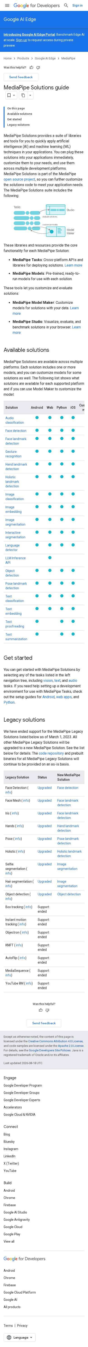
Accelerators (13, 1107)
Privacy (22, 1325)
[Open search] (66, 5)
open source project (19, 179)
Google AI (10, 1300)
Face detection (15, 431)
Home (8, 58)
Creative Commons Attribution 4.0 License (55, 1041)
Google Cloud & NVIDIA (19, 1114)
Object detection (69, 894)
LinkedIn (9, 1156)
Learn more (73, 265)
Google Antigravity (17, 1219)
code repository (51, 753)
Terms (8, 1325)
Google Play (12, 1234)
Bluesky (9, 1141)
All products (12, 1307)
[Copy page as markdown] (23, 95)
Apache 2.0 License (70, 1045)
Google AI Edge (20, 19)
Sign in (77, 5)
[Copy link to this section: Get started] (37, 658)
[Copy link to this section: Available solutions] (53, 350)
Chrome (9, 1198)
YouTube (10, 1171)
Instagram (11, 1149)
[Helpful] (31, 67)
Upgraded (45, 788)
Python (9, 702)
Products (23, 58)
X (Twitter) (11, 1163)
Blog (7, 1134)
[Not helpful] (38, 67)
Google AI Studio (15, 1212)
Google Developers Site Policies (50, 1050)
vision (48, 680)
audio (73, 680)
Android (48, 697)
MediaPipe (68, 58)
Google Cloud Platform (20, 1292)
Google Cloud (13, 1227)
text (57, 680)
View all (9, 1241)
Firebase (10, 1205)
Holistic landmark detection (12, 481)
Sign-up (21, 40)
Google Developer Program (23, 1085)
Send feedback (21, 77)
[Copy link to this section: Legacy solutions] (49, 720)
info (8, 792)
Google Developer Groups (21, 1093)
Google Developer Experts (22, 1100)
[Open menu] (7, 5)
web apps (64, 697)
